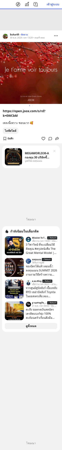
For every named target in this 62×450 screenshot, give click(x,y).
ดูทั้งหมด (31, 326)
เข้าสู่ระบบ (53, 4)
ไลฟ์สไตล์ (10, 131)
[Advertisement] (31, 19)
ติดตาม (24, 34)
